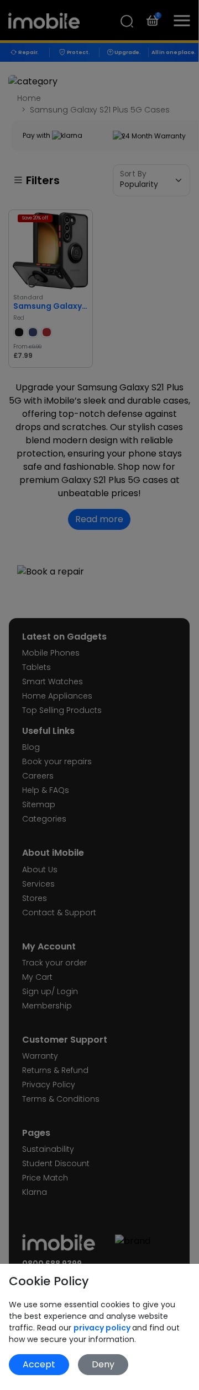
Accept (39, 1364)
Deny (103, 1364)
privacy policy (103, 1327)
